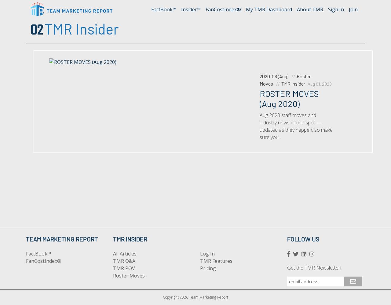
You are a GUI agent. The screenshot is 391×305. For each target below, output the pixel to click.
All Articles (125, 253)
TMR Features (216, 261)
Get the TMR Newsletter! (314, 267)
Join (353, 9)
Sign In (336, 9)
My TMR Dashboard (269, 9)
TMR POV (124, 268)
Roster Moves (129, 275)
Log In (207, 253)
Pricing (208, 268)
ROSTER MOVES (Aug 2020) (289, 98)
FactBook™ (163, 9)
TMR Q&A (124, 261)
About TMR (310, 9)
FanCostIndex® (223, 9)
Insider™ (191, 9)
